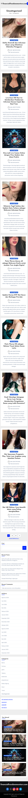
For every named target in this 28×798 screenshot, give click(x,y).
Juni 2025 (4, 635)
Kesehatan (4, 676)
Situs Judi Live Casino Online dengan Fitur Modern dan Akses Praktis (14, 155)
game (3, 669)
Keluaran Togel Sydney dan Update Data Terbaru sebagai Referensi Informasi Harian (14, 208)
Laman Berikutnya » (14, 538)
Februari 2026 (5, 611)
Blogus (21, 794)
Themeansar (14, 796)
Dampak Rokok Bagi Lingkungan (10, 578)
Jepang (3, 673)
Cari (3, 543)
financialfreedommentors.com (15, 4)
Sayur (3, 687)
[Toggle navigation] (2, 3)
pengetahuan (5, 680)
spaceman (4, 702)
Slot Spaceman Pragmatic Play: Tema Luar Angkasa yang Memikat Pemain (14, 456)
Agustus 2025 (5, 628)
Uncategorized (14, 40)
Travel (3, 690)
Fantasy (4, 666)
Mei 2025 (4, 639)
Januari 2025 (5, 649)
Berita (3, 662)
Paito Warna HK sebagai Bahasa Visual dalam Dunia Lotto (14, 346)
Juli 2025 (4, 632)
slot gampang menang (7, 699)
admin (11, 50)
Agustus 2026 (5, 597)
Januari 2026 (5, 614)
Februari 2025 (5, 646)
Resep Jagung (5, 683)
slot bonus (4, 707)
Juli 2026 (4, 601)
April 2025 (4, 642)
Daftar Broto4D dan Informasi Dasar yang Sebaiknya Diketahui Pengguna (14, 45)
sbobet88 (4, 705)
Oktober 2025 (5, 625)
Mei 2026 (4, 608)
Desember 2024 (6, 653)
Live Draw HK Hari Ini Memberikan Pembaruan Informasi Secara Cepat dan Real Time (13, 745)
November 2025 (6, 621)
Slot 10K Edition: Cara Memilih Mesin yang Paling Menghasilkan (14, 509)
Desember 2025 (6, 618)
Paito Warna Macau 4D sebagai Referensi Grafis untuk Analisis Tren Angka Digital (14, 263)
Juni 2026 (4, 604)
